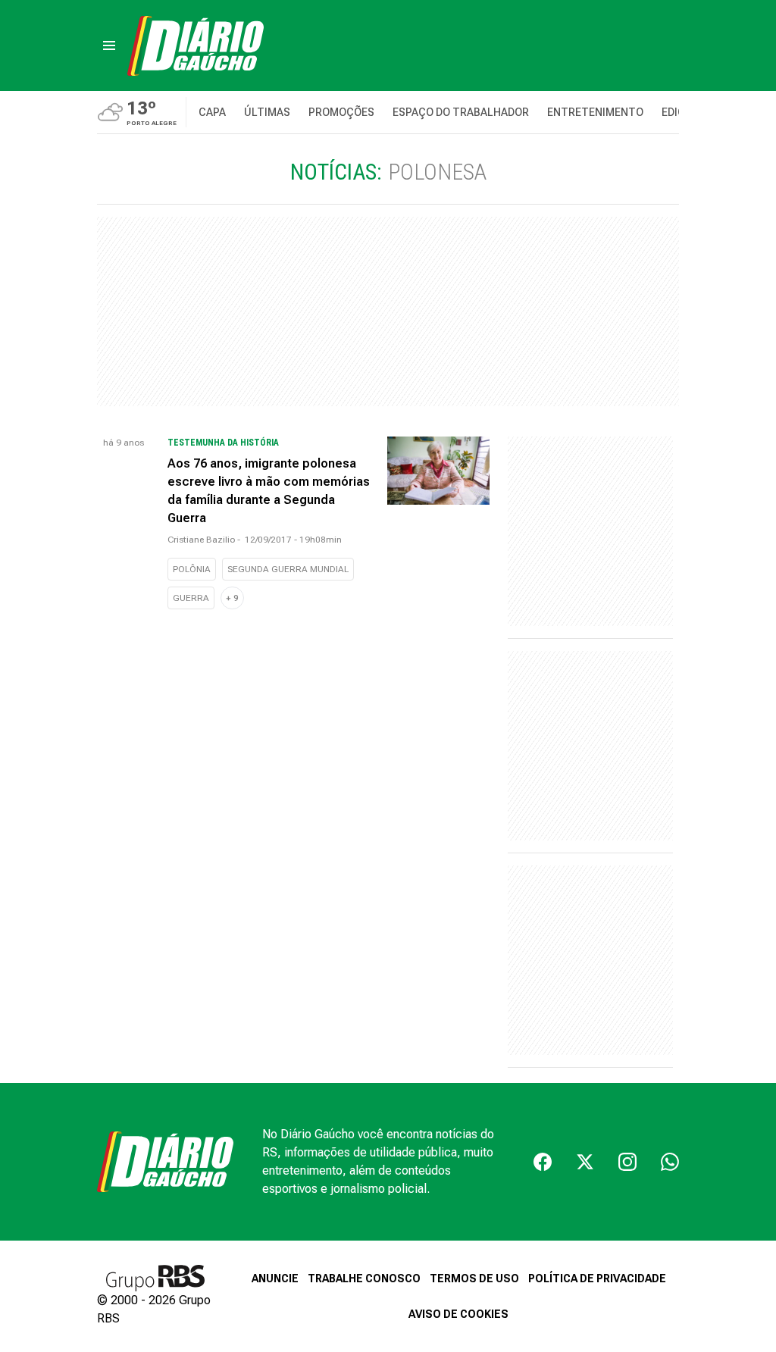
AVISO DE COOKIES (458, 1314)
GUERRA (191, 598)
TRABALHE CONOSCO (364, 1278)
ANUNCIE (275, 1278)
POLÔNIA (192, 569)
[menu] (109, 45)
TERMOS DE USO (474, 1278)
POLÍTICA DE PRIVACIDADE (597, 1278)
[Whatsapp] (670, 1162)
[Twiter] (585, 1162)
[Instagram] (627, 1162)
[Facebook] (543, 1162)
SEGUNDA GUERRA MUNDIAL (288, 569)
